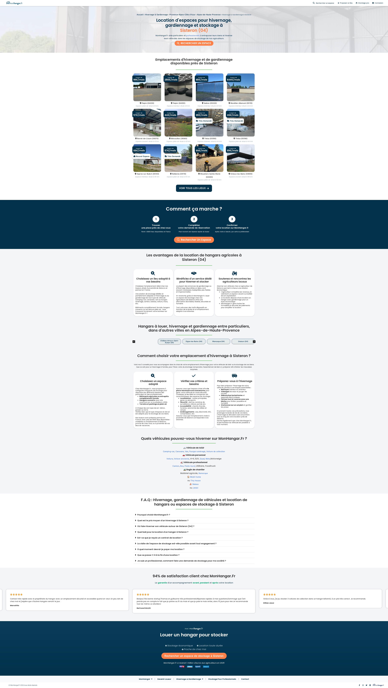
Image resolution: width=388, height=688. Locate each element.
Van (186, 451)
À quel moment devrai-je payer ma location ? (160, 549)
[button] (254, 341)
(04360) (209, 177)
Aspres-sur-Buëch (144, 174)
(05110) (249, 103)
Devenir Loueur (164, 679)
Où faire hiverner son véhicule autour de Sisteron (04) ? (165, 526)
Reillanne (176, 174)
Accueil (140, 15)
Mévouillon (175, 138)
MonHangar (144, 679)
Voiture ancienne (181, 459)
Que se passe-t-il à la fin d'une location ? (158, 555)
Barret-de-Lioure (144, 138)
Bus (182, 466)
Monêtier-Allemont (238, 103)
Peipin (144, 103)
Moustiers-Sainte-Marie (210, 174)
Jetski (195, 488)
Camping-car (168, 451)
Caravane (180, 451)
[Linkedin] (370, 685)
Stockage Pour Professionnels (222, 679)
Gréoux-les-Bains (237, 174)
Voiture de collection (215, 451)
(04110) (183, 174)
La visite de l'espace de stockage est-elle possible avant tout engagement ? (176, 543)
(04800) (249, 174)
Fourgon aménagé (197, 451)
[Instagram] (363, 685)
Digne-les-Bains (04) (169, 341)
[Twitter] (366, 685)
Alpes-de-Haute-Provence (209, 15)
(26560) (183, 138)
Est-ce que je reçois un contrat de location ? (160, 537)
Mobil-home (195, 477)
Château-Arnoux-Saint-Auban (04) (145, 342)
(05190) (213, 138)
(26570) (155, 138)
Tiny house (196, 480)
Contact (245, 679)
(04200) (150, 103)
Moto (208, 459)
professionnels (193, 35)
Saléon (206, 103)
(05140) (156, 174)
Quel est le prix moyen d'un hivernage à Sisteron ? (162, 520)
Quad (202, 459)
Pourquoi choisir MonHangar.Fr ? (153, 514)
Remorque (203, 473)
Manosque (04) (194, 341)
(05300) (213, 103)
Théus (206, 138)
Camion (175, 466)
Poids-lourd (190, 466)
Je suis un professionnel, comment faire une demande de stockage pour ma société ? (181, 560)
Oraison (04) (219, 341)
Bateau (195, 484)
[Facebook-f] (359, 685)
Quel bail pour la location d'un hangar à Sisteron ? (162, 532)
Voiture (170, 459)
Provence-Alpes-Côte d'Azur (182, 15)
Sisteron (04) (243, 341)
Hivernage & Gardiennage (156, 15)
